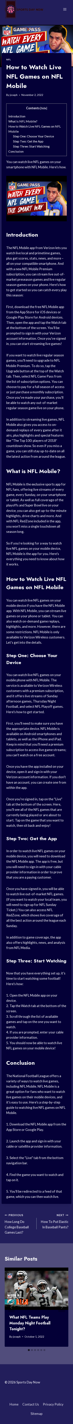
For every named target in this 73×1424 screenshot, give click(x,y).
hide (43, 108)
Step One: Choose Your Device (33, 136)
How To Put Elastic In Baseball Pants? (54, 1221)
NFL (8, 59)
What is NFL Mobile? (22, 121)
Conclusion (16, 151)
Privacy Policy (53, 1404)
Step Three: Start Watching (31, 146)
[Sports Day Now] (24, 9)
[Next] (61, 1307)
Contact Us (30, 1404)
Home (14, 1404)
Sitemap (36, 1414)
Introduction (16, 116)
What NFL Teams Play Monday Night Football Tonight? (29, 1323)
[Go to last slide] (11, 1307)
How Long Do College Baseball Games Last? (17, 1224)
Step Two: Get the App (28, 141)
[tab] (29, 1350)
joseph (14, 94)
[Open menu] (64, 9)
